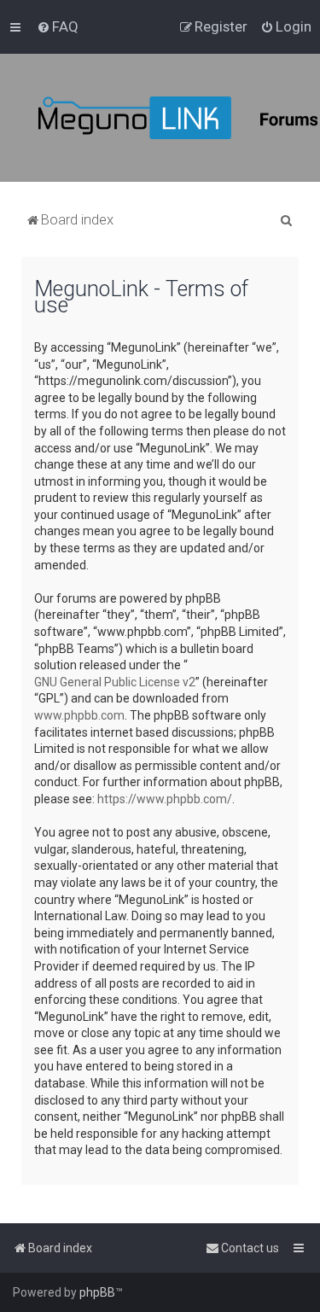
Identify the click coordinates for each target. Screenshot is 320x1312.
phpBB (97, 1292)
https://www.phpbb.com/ (164, 799)
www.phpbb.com (79, 715)
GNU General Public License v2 (114, 682)
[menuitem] (58, 26)
